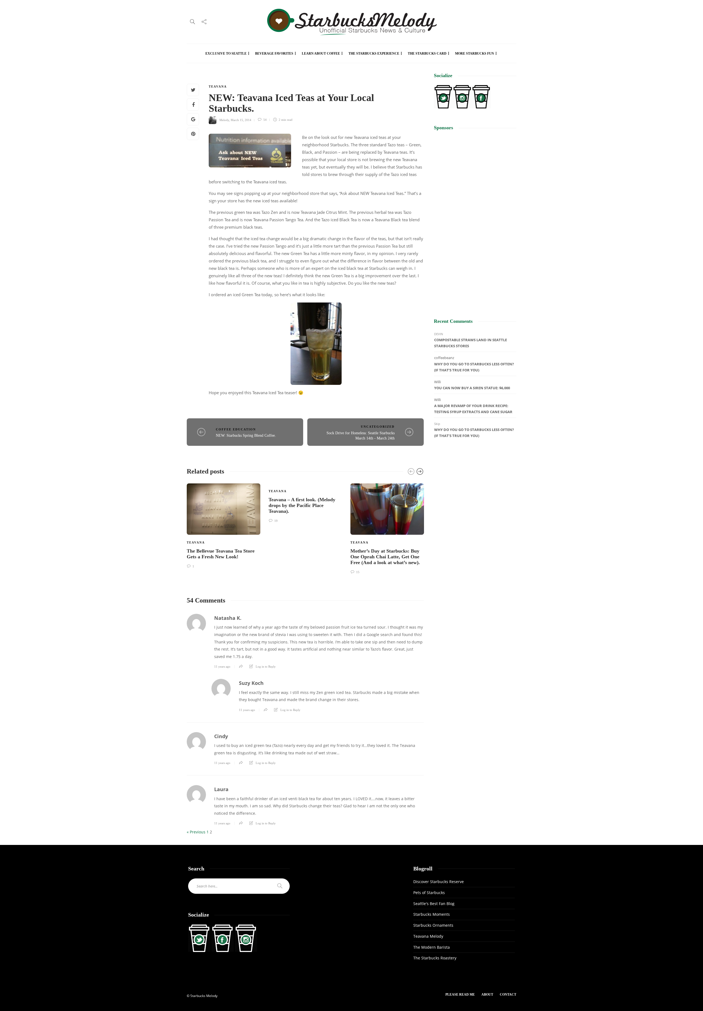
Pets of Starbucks (429, 892)
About (487, 994)
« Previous (196, 831)
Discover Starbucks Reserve (438, 881)
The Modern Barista (431, 947)
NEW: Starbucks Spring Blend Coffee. (246, 435)
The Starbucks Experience (373, 53)
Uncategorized (378, 426)
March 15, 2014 (241, 119)
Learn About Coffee (321, 53)
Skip (437, 424)
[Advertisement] (475, 219)
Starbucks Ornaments (433, 925)
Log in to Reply (266, 666)
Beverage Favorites (274, 53)
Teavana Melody (428, 936)
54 (265, 119)
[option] (223, 525)
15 (357, 572)
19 (276, 520)
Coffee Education (236, 429)
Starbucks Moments (431, 914)
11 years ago (222, 666)
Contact (508, 994)
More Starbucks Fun (474, 53)
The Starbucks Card (427, 53)
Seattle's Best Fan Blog (433, 903)
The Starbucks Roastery (434, 957)
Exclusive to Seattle (226, 53)
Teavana (218, 86)
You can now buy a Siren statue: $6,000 (472, 387)
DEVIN (438, 334)
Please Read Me (460, 994)
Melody (224, 119)
